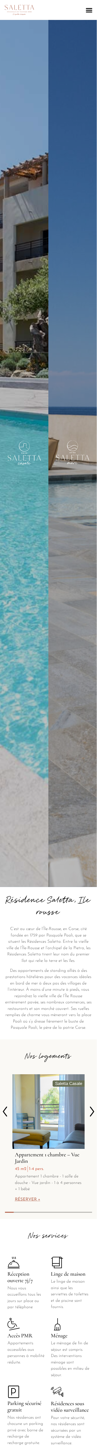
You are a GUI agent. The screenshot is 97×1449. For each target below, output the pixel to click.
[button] (89, 10)
